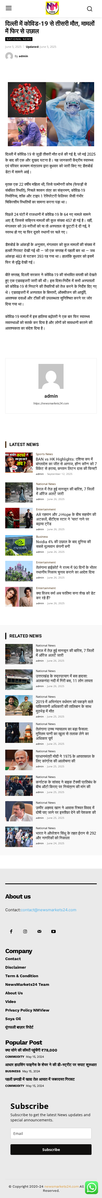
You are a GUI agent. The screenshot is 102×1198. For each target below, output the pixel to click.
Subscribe (51, 1149)
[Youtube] (53, 931)
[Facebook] (27, 69)
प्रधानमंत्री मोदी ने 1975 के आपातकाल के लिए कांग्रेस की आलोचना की (65, 758)
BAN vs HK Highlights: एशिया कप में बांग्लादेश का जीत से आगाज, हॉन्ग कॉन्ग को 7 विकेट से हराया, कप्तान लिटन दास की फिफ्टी (66, 464)
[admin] (10, 56)
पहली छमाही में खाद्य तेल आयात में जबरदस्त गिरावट (40, 1079)
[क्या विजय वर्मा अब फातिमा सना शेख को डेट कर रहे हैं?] (19, 597)
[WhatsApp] (63, 69)
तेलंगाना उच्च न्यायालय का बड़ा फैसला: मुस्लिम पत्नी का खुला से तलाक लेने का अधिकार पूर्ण (62, 734)
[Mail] (39, 931)
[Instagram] (25, 931)
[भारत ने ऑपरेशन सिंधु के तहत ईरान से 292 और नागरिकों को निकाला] (19, 837)
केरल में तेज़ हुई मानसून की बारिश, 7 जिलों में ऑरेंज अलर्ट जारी (65, 491)
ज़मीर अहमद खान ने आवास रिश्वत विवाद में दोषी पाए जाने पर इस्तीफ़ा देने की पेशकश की (66, 810)
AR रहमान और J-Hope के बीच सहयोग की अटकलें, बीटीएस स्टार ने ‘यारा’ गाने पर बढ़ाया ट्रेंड (66, 519)
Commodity (14, 1057)
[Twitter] (39, 69)
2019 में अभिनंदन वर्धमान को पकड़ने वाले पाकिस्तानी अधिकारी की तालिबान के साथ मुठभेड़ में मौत (64, 707)
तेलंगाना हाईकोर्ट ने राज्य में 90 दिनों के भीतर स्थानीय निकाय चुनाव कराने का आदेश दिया (66, 570)
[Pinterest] (51, 69)
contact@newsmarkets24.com (48, 909)
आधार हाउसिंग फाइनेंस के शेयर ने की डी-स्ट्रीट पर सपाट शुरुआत (51, 1064)
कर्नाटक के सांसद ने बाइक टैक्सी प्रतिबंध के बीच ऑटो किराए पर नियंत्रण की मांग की (66, 784)
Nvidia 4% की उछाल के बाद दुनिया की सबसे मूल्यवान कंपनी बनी (63, 544)
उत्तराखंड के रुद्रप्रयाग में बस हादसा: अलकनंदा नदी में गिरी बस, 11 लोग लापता (64, 678)
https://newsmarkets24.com (51, 403)
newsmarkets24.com (61, 1186)
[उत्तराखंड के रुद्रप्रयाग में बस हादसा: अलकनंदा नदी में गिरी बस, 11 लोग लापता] (19, 679)
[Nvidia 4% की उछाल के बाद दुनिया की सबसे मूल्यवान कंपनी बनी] (19, 545)
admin (23, 56)
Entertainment (46, 509)
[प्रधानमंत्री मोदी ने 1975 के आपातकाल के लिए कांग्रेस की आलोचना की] (19, 760)
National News (19, 39)
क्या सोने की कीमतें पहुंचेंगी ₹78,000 (31, 1050)
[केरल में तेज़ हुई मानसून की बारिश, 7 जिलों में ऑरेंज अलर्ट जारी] (19, 492)
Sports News (44, 453)
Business (42, 536)
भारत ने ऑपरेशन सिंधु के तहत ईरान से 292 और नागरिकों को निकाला (66, 835)
